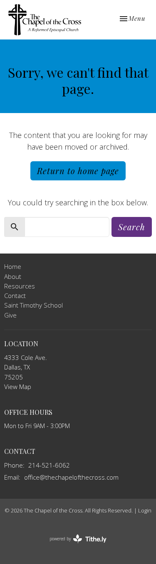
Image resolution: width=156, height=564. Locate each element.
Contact (15, 295)
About (12, 276)
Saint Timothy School (33, 305)
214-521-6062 (49, 465)
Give (10, 315)
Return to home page (78, 170)
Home (12, 266)
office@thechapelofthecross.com (71, 477)
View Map (17, 386)
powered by (73, 546)
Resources (19, 286)
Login (144, 510)
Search (131, 226)
